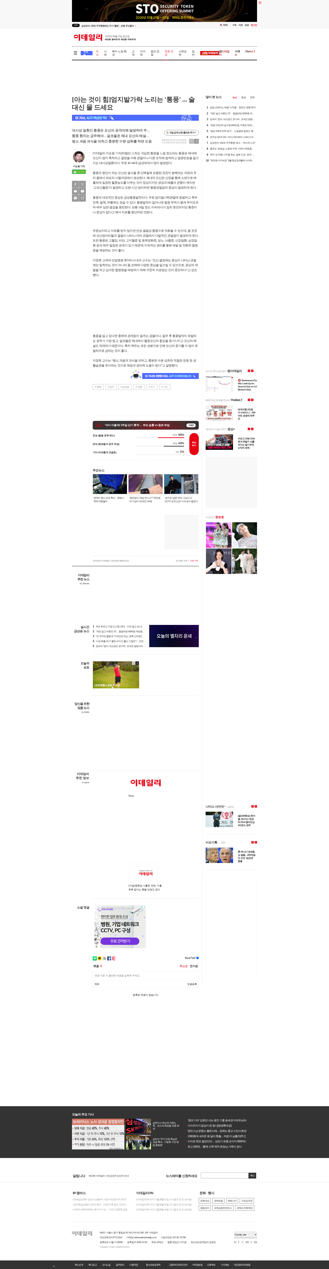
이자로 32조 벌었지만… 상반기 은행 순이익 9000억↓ (215, 1141)
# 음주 (111, 386)
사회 (105, 53)
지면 (241, 25)
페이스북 (75, 184)
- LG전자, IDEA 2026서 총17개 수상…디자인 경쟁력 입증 (99, 1209)
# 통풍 (98, 386)
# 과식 (152, 386)
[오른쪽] (137, 663)
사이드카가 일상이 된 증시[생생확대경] (208, 1125)
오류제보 (211, 1264)
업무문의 (120, 1264)
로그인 (254, 25)
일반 (193, 53)
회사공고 (92, 1264)
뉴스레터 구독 (181, 561)
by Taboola (84, 583)
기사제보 (225, 1264)
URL (82, 198)
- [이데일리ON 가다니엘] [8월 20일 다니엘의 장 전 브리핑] (163, 1204)
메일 (75, 191)
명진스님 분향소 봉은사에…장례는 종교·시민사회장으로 (218, 1130)
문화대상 (204, 1200)
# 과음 (139, 386)
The (250, 51)
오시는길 (106, 1264)
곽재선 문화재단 (245, 1208)
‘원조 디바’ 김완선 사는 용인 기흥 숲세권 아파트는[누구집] (218, 1120)
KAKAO (75, 198)
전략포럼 (218, 1200)
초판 (247, 25)
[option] (136, 25)
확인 (252, 1175)
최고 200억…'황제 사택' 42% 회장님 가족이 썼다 (213, 1146)
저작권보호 (197, 1264)
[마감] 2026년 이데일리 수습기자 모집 (107, 1177)
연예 (252, 97)
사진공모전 (246, 1200)
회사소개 (79, 1264)
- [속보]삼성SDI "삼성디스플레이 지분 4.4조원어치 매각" (99, 1199)
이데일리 (105, 37)
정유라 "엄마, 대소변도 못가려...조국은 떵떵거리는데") (121, 646)
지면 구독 (194, 561)
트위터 (82, 184)
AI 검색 (85, 53)
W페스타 (232, 1200)
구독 (234, 25)
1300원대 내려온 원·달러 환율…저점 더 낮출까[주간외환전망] (221, 1136)
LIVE (76, 25)
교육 (133, 53)
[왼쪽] (134, 663)
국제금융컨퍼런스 (223, 1208)
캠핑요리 (204, 1208)
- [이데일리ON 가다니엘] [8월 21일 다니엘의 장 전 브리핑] (163, 1199)
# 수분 (164, 386)
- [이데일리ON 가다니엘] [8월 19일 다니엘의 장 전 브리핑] (163, 1209)
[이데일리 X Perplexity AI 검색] (135, 118)
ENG (225, 25)
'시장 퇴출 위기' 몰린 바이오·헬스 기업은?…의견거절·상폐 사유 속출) (128, 641)
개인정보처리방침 (242, 1264)
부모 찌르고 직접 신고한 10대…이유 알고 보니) (117, 626)
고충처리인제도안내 (178, 1264)
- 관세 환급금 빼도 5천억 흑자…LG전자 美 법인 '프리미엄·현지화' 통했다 (101, 1204)
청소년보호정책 (153, 1264)
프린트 (82, 191)
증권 (243, 97)
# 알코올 (125, 386)
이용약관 (134, 1264)
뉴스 (235, 97)
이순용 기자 (79, 166)
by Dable (85, 712)
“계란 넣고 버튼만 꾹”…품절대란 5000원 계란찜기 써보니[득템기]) (126, 631)
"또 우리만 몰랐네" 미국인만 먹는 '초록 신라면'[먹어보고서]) (123, 636)
